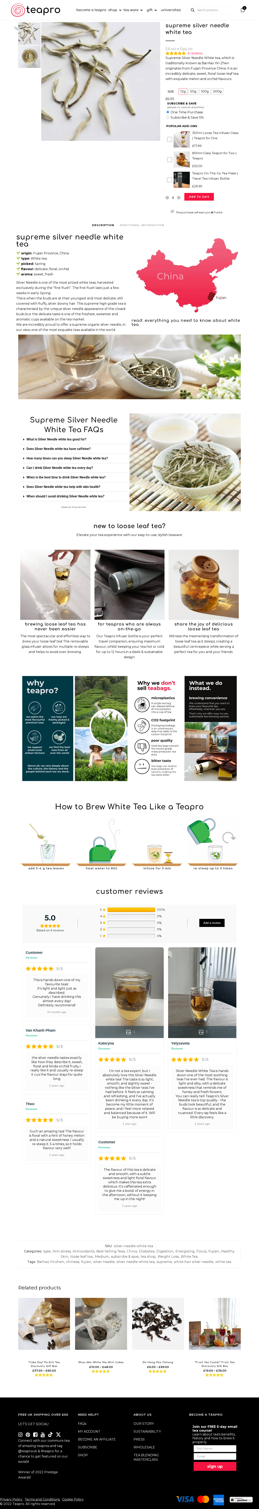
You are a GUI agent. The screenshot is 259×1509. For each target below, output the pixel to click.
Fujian (213, 1251)
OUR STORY (144, 1424)
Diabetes (146, 1251)
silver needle (104, 1262)
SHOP (83, 1455)
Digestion (164, 1251)
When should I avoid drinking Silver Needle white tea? (65, 496)
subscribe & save (125, 1256)
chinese (72, 1262)
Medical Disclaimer (74, 507)
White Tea (189, 1256)
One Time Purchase (187, 112)
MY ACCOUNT (89, 1431)
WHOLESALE (144, 1447)
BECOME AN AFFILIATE (97, 1439)
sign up (215, 1466)
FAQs (82, 1424)
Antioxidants (83, 1251)
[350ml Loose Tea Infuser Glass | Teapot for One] (55, 585)
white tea (223, 1262)
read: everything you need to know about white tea (186, 322)
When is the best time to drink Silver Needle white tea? (66, 477)
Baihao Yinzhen (50, 1262)
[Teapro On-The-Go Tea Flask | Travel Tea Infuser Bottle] (129, 585)
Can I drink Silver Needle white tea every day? (60, 468)
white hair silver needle (193, 1262)
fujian (86, 1262)
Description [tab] (103, 225)
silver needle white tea (136, 1262)
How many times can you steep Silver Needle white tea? (67, 458)
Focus (201, 1251)
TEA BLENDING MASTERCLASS (146, 1457)
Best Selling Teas (110, 1251)
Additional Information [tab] (142, 225)
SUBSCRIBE (87, 1447)
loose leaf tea (81, 1256)
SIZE (171, 91)
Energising (184, 1251)
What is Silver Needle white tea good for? (56, 439)
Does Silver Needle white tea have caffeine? (59, 449)
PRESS (139, 1439)
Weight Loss (168, 1256)
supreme (164, 1262)
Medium (102, 1256)
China (132, 1251)
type (47, 1251)
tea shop (148, 1256)
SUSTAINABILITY (147, 1431)
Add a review (212, 923)
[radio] (183, 91)
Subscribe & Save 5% (187, 117)
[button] (85, 28)
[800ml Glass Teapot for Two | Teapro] (204, 585)
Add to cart (199, 196)
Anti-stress (62, 1251)
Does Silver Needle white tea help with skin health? (63, 487)
